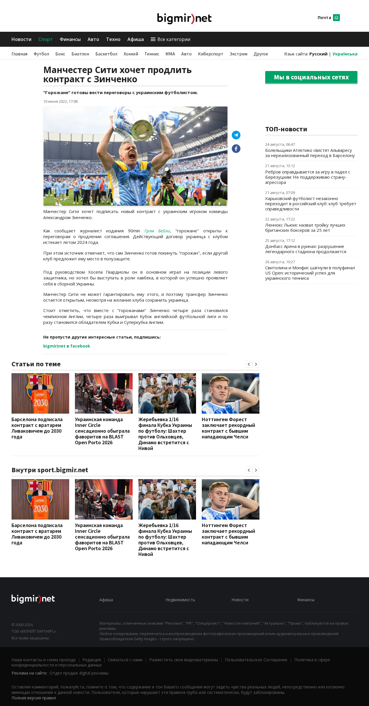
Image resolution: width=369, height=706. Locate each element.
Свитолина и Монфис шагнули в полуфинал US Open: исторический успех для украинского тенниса (310, 273)
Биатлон (80, 54)
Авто (93, 39)
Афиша (135, 39)
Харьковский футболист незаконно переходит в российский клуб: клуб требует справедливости (310, 203)
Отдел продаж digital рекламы (79, 673)
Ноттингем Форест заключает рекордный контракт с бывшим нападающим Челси (228, 428)
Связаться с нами (125, 659)
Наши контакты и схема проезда (44, 659)
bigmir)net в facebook (66, 346)
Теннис (151, 54)
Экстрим (238, 54)
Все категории (173, 39)
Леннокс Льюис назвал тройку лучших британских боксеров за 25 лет (305, 227)
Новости (21, 39)
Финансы (70, 39)
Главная (19, 54)
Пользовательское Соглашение (256, 659)
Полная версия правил (34, 698)
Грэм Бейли (157, 231)
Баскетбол (106, 54)
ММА (170, 54)
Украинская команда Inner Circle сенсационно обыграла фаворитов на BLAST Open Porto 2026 (102, 431)
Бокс (60, 54)
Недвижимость (180, 599)
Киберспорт (210, 54)
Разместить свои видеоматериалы (183, 659)
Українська (344, 54)
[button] (248, 364)
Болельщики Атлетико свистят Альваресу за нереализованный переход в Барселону (310, 152)
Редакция (91, 659)
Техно (113, 39)
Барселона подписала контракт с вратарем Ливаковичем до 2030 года (37, 428)
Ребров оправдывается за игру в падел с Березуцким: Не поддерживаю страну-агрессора (307, 177)
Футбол (41, 54)
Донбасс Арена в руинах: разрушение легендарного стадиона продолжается (305, 248)
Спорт (45, 39)
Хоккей (131, 54)
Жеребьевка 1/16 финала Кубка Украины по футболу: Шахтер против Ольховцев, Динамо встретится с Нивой (165, 433)
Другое (261, 54)
